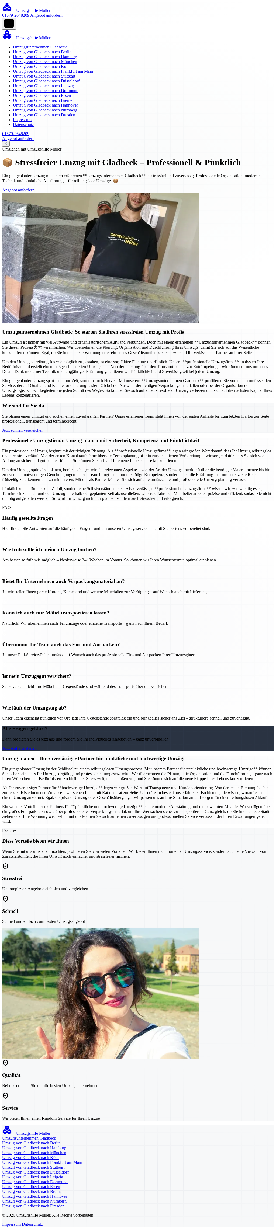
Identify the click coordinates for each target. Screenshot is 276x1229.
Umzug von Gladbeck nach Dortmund (45, 90)
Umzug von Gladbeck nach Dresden (44, 115)
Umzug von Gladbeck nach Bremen (43, 100)
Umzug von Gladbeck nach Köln (41, 66)
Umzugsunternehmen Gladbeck (40, 47)
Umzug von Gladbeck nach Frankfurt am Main (53, 71)
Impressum (22, 119)
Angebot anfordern (46, 15)
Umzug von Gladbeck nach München (45, 61)
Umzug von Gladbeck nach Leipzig (43, 85)
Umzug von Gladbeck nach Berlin (42, 52)
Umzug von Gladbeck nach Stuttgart (44, 76)
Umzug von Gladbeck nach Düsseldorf (46, 81)
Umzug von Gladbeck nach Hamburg (45, 56)
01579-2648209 (15, 15)
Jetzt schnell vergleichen (22, 430)
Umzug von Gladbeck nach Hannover (45, 105)
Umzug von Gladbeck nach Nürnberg (45, 110)
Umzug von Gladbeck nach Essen (42, 95)
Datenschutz (23, 124)
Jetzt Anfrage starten (19, 748)
